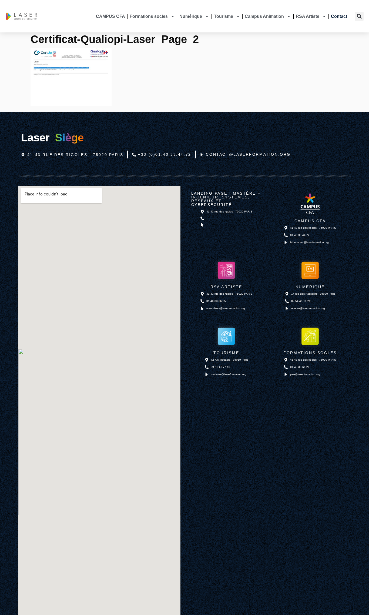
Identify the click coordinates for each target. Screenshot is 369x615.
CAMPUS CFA (110, 16)
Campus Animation (264, 16)
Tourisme (223, 16)
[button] (359, 16)
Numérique (190, 16)
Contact (339, 16)
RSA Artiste (307, 16)
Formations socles (149, 16)
